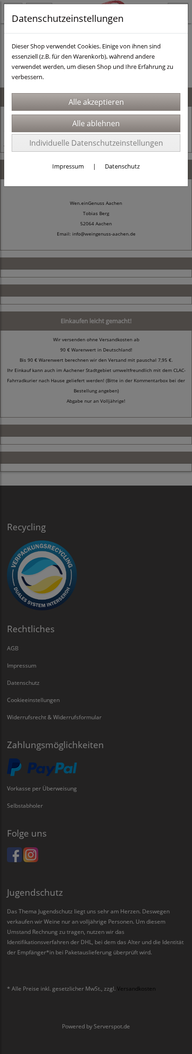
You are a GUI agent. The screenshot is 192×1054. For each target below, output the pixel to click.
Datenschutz (122, 166)
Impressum (68, 166)
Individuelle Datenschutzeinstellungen (96, 143)
